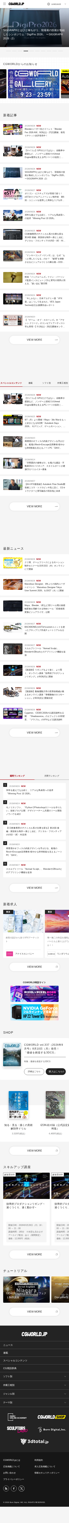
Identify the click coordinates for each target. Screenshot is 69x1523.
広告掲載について (11, 1466)
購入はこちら (56, 1071)
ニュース (8, 1345)
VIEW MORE (34, 339)
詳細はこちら (34, 1071)
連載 (5, 1352)
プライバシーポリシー (13, 1479)
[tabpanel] (34, 27)
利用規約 (38, 1460)
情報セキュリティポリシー (47, 1473)
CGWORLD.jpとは (11, 1460)
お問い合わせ (9, 1473)
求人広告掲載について (44, 1466)
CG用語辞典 (10, 1368)
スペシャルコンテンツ (15, 1360)
